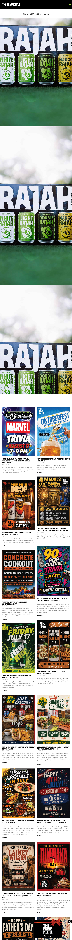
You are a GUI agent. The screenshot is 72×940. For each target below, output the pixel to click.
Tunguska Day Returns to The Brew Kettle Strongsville (52, 895)
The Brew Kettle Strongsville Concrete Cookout (14, 603)
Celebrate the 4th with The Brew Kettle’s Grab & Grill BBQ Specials (51, 821)
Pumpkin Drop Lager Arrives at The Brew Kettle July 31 (16, 533)
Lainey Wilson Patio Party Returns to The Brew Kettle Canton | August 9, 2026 (17, 896)
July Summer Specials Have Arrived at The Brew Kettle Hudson (53, 748)
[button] (69, 4)
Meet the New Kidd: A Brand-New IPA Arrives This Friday (16, 676)
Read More (4, 476)
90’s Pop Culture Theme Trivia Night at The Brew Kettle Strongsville (53, 599)
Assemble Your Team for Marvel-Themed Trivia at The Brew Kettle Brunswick (16, 461)
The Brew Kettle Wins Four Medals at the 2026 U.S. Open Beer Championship (52, 529)
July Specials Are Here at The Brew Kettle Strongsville (51, 673)
